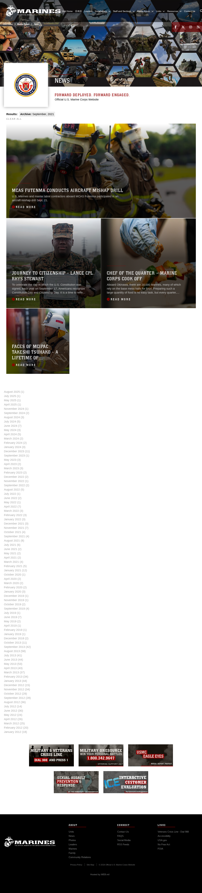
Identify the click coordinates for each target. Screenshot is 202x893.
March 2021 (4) (13, 561)
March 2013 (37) (14, 672)
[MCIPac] (116, 117)
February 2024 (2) (15, 442)
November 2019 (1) (16, 600)
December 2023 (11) (17, 451)
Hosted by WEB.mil (99, 874)
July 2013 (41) (13, 655)
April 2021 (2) (12, 557)
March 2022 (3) (13, 510)
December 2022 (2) (16, 476)
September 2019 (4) (16, 608)
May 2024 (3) (12, 430)
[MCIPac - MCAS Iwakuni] (137, 117)
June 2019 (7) (12, 617)
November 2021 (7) (16, 527)
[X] (183, 27)
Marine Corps (30, 842)
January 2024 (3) (14, 447)
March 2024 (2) (13, 438)
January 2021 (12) (15, 570)
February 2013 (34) (16, 676)
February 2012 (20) (16, 727)
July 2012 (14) (13, 706)
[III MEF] (158, 117)
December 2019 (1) (16, 595)
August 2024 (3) (14, 417)
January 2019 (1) (14, 634)
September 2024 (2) (16, 413)
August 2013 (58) (15, 651)
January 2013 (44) (15, 680)
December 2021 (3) (16, 523)
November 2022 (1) (16, 481)
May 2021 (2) (12, 553)
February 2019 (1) (15, 629)
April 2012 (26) (13, 719)
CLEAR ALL (14, 119)
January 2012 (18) (15, 731)
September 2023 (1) (16, 455)
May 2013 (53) (13, 663)
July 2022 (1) (12, 493)
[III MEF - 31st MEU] (192, 117)
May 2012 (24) (13, 714)
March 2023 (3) (13, 468)
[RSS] (198, 27)
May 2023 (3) (12, 459)
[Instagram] (190, 27)
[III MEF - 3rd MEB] (185, 117)
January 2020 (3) (14, 591)
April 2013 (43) (13, 668)
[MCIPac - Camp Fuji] (123, 117)
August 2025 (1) (14, 391)
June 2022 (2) (12, 498)
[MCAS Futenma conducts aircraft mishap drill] (101, 171)
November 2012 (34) (17, 689)
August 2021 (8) (14, 540)
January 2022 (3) (14, 519)
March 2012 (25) (14, 723)
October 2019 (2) (14, 604)
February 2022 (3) (15, 515)
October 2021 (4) (14, 532)
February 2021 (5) (15, 566)
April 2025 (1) (12, 404)
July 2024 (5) (12, 421)
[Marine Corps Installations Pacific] (33, 11)
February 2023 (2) (15, 472)
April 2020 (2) (12, 578)
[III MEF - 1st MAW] (164, 117)
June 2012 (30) (13, 710)
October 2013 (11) (15, 642)
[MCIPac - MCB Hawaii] (144, 117)
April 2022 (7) (12, 506)
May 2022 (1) (12, 502)
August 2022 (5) (14, 489)
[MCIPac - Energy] (151, 117)
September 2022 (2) (16, 485)
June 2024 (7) (12, 425)
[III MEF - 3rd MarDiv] (171, 117)
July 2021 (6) (12, 544)
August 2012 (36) (15, 702)
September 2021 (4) (16, 536)
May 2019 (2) (12, 621)
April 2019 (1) (12, 625)
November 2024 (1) (16, 408)
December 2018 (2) (16, 638)
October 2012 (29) (15, 693)
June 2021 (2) (12, 549)
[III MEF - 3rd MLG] (178, 117)
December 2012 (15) (17, 685)
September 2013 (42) (17, 646)
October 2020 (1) (14, 574)
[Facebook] (175, 27)
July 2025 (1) (12, 396)
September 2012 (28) (17, 697)
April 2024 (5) (12, 434)
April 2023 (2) (12, 464)
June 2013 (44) (13, 659)
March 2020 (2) (13, 583)
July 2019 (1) (12, 612)
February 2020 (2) (15, 587)
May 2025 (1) (12, 400)
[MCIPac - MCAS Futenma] (130, 117)
